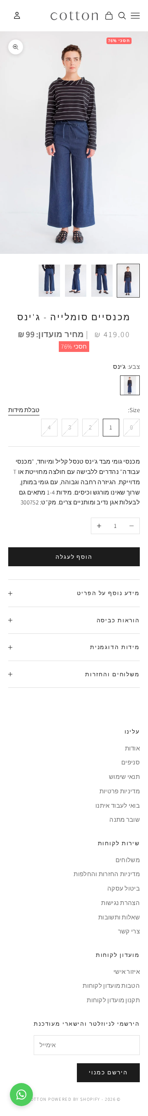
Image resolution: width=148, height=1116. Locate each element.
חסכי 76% (74, 346)
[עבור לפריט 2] (101, 281)
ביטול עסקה (123, 888)
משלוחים (128, 860)
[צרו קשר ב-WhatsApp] (21, 1094)
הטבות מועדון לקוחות (111, 985)
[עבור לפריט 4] (49, 281)
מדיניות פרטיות (119, 791)
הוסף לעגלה (74, 556)
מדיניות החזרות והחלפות (107, 874)
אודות (132, 748)
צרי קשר (129, 931)
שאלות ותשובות (119, 917)
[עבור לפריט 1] (128, 281)
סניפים (130, 762)
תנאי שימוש (124, 777)
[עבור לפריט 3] (75, 281)
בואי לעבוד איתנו (117, 805)
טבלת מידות (23, 410)
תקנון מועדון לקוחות (113, 1000)
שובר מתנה (124, 819)
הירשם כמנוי (108, 1072)
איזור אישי (126, 971)
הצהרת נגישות (120, 903)
